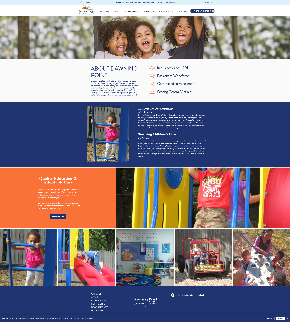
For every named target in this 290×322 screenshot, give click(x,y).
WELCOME (96, 294)
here (153, 2)
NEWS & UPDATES (99, 307)
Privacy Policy (89, 318)
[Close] (287, 318)
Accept (280, 318)
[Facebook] (172, 295)
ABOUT (94, 297)
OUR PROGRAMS (99, 300)
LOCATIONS (97, 310)
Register (159, 2)
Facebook (200, 295)
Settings (270, 318)
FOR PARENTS (98, 303)
